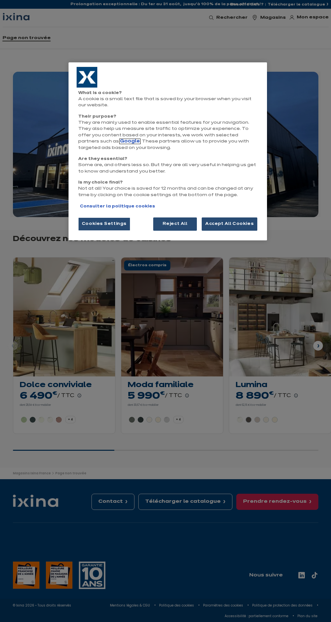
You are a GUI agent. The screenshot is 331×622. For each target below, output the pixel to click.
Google (130, 141)
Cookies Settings (104, 224)
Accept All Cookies (229, 224)
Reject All (175, 224)
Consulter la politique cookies (117, 206)
